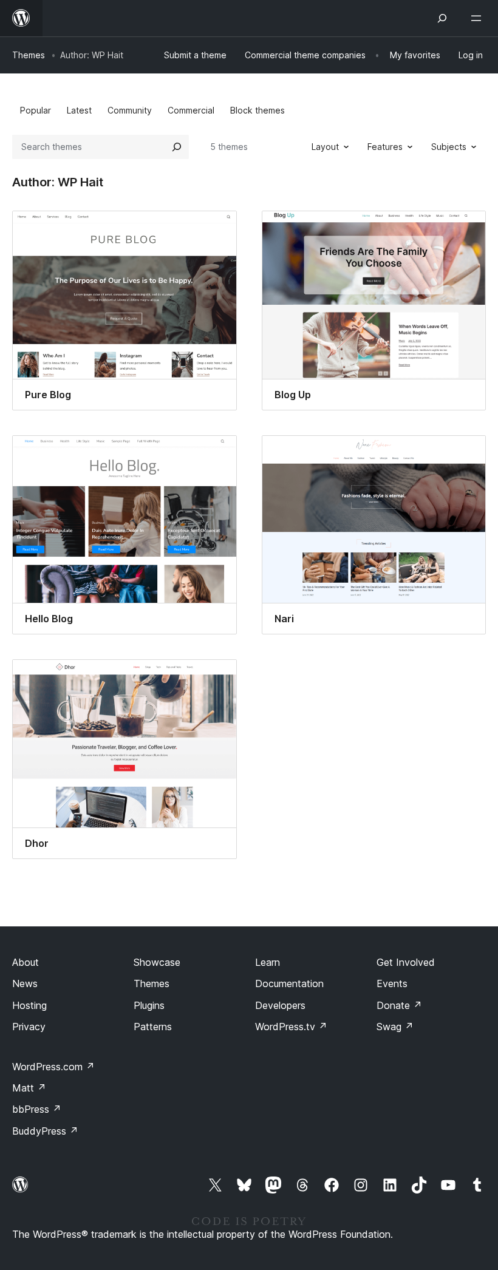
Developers (280, 1005)
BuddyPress (45, 1131)
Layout (325, 146)
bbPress (36, 1109)
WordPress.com (53, 1067)
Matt (29, 1088)
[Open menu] (478, 18)
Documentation (289, 983)
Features (385, 146)
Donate (399, 1005)
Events (392, 983)
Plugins (149, 1005)
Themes (28, 55)
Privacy (29, 1026)
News (25, 983)
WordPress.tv (291, 1026)
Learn (267, 962)
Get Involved (406, 962)
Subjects (448, 146)
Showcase (157, 962)
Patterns (153, 1026)
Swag (395, 1026)
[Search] (177, 147)
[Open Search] (442, 18)
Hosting (29, 1005)
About (25, 962)
